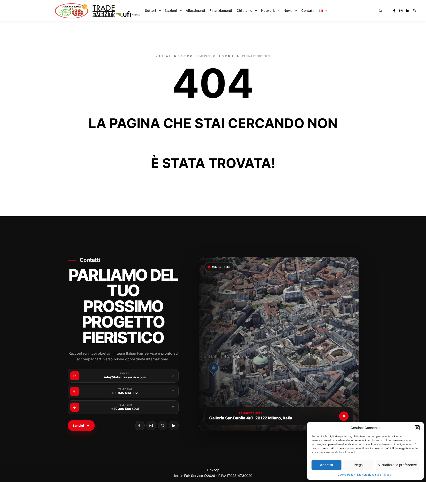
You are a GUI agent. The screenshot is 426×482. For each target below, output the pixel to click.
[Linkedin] (407, 11)
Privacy (213, 470)
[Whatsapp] (414, 11)
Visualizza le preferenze (397, 465)
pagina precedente (256, 56)
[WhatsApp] (162, 425)
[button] (417, 427)
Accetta (326, 465)
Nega (358, 465)
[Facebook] (394, 11)
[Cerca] (381, 11)
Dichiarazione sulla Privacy (374, 474)
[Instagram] (401, 11)
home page (203, 56)
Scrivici (78, 425)
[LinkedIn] (174, 425)
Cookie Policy (346, 474)
